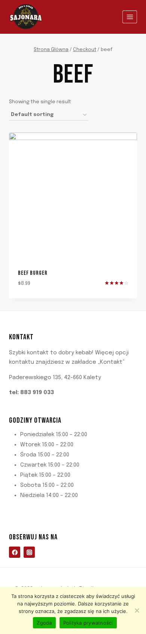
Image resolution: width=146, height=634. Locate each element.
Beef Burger (33, 273)
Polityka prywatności (88, 623)
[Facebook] (14, 552)
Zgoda (44, 623)
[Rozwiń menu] (129, 17)
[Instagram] (29, 552)
